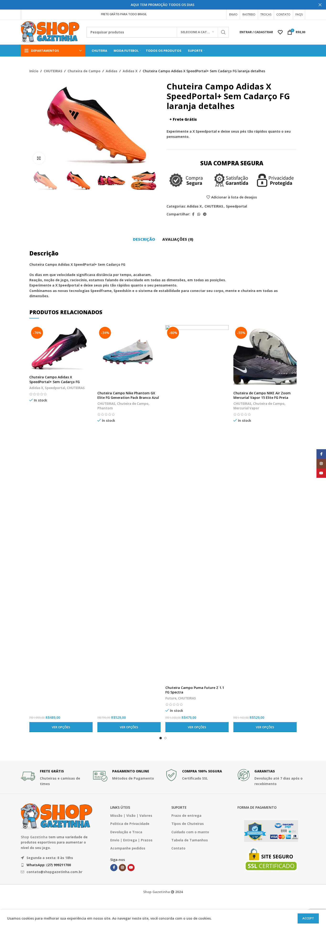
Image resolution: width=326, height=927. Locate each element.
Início (33, 71)
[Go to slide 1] (160, 738)
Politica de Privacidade (129, 823)
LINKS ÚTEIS (120, 807)
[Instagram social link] (122, 867)
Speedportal (236, 206)
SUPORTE (179, 807)
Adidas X (130, 71)
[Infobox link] (54, 777)
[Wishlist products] (280, 32)
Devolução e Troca (126, 832)
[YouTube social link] (131, 867)
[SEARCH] (223, 32)
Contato (178, 848)
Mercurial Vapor (246, 408)
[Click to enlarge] (39, 158)
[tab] (144, 239)
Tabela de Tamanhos (189, 840)
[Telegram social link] (205, 214)
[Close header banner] (320, 5)
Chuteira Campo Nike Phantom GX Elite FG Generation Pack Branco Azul (128, 395)
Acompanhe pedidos (127, 848)
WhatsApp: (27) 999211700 (48, 865)
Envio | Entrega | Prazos (131, 840)
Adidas (111, 71)
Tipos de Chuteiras (187, 823)
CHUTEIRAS (53, 71)
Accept (308, 918)
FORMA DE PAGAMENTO (257, 807)
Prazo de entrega (186, 815)
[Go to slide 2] (165, 738)
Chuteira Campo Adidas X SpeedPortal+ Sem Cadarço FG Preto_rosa (54, 382)
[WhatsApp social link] (199, 214)
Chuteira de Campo (84, 71)
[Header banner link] (156, 5)
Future (170, 698)
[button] (35, 180)
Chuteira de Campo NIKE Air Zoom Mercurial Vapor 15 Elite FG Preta (262, 395)
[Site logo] (50, 31)
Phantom (105, 408)
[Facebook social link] (193, 214)
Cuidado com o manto (190, 832)
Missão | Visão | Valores (131, 815)
